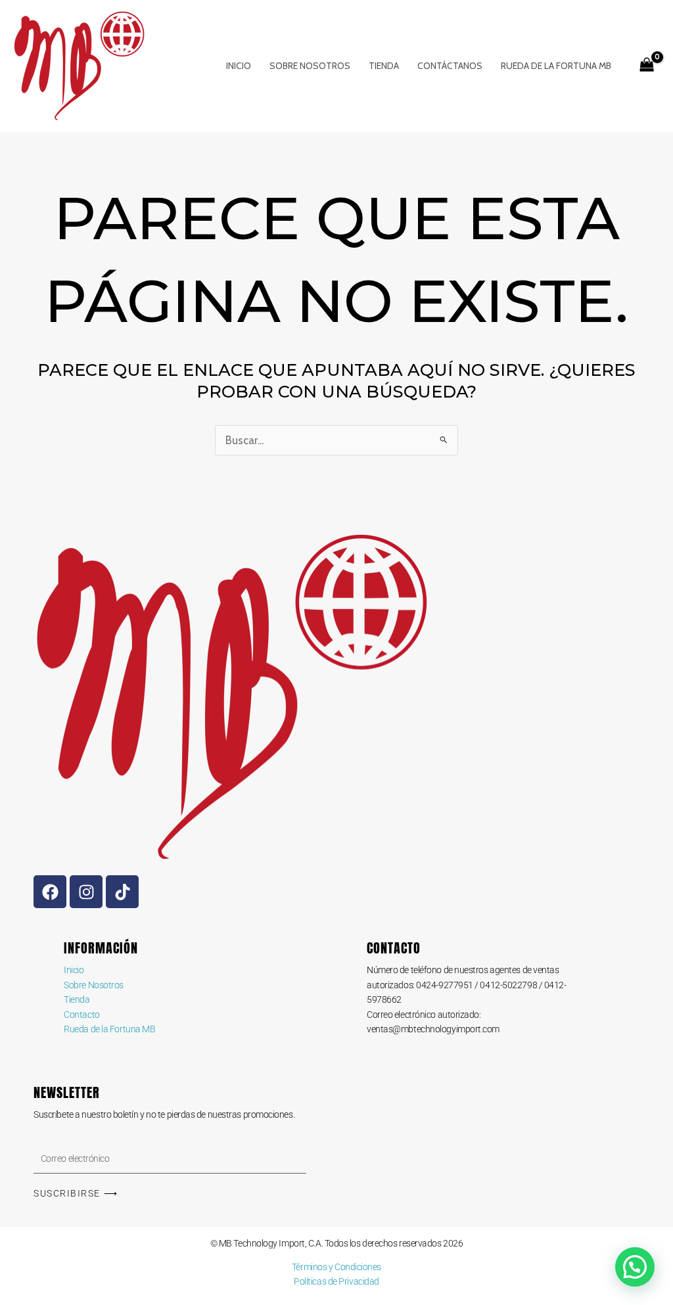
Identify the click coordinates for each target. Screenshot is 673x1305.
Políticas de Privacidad (336, 1281)
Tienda (384, 66)
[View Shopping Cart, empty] (647, 66)
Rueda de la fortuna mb (556, 66)
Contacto (81, 1014)
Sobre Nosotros (309, 66)
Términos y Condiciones (336, 1267)
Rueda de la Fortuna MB (109, 1029)
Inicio (238, 66)
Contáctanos (449, 66)
